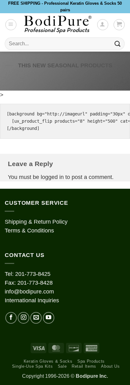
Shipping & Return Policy (36, 222)
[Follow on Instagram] (23, 317)
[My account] (102, 24)
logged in (52, 177)
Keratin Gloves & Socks (48, 361)
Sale (62, 366)
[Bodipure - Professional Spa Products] (58, 24)
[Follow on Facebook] (11, 317)
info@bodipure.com (29, 291)
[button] (10, 24)
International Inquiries (32, 300)
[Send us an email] (36, 317)
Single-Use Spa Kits (32, 366)
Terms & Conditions (29, 230)
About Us (110, 366)
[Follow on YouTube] (48, 317)
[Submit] (117, 44)
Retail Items (84, 366)
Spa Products (91, 361)
